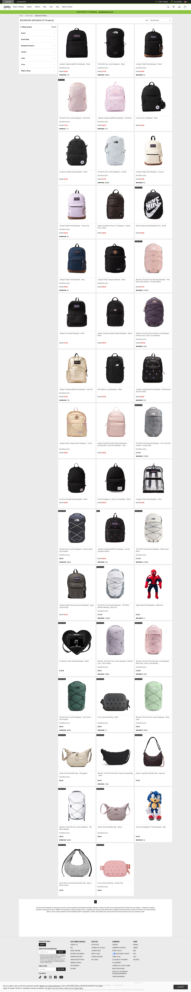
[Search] (168, 6)
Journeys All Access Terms (121, 965)
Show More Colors (64, 68)
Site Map (73, 968)
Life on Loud (95, 945)
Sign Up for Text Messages (48, 949)
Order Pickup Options (77, 959)
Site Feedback (74, 965)
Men (134, 950)
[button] (186, 2)
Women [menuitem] (37, 7)
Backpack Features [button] (27, 45)
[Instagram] (51, 977)
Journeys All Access (98, 947)
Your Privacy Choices (122, 953)
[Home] (7, 7)
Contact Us (74, 945)
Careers (115, 945)
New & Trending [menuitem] (18, 7)
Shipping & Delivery (76, 956)
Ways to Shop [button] (25, 71)
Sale (134, 956)
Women (135, 947)
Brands (135, 945)
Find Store (61, 969)
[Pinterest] (46, 977)
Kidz (134, 953)
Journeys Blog (96, 950)
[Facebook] (56, 977)
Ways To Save (95, 953)
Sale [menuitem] (57, 7)
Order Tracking (163, 1)
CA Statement (116, 962)
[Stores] (174, 6)
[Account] (180, 7)
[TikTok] (41, 977)
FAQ (71, 947)
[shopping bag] (185, 6)
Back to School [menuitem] (67, 7)
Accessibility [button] (178, 1)
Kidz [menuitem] (51, 7)
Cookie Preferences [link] (118, 976)
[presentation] (18, 7)
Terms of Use (116, 956)
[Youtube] (61, 977)
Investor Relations (118, 968)
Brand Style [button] (25, 39)
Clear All (53, 27)
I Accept (180, 987)
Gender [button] (23, 52)
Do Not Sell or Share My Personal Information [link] (120, 972)
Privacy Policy (117, 950)
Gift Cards (94, 959)
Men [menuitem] (44, 7)
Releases (136, 959)
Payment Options (75, 962)
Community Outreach (119, 947)
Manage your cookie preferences (49, 986)
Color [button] (23, 58)
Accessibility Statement (120, 959)
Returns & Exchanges (77, 953)
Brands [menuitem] (29, 7)
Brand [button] (23, 33)
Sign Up (42, 944)
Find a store (43, 966)
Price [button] (23, 64)
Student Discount (97, 956)
